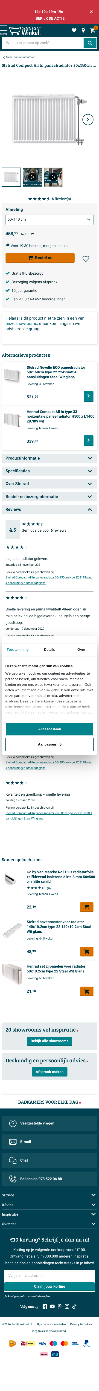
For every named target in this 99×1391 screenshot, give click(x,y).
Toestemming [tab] (18, 649)
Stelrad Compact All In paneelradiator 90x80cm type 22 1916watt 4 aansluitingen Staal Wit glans (49, 816)
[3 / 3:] (53, 177)
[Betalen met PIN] (75, 1343)
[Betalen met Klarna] (44, 1354)
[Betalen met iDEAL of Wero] (27, 1343)
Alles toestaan (49, 729)
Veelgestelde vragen (37, 1123)
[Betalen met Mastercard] (64, 1343)
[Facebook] (45, 1306)
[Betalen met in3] (55, 1354)
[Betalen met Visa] (42, 1343)
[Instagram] (67, 1306)
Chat (24, 1160)
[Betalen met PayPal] (86, 1343)
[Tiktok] (74, 1306)
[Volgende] (87, 119)
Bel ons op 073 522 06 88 (41, 1179)
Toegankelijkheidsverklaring (49, 1331)
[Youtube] (52, 1306)
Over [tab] (81, 649)
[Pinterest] (59, 1306)
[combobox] (43, 43)
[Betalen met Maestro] (53, 1343)
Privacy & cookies (81, 1324)
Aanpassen (47, 744)
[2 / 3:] (32, 177)
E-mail (25, 1142)
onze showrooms (21, 323)
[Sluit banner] (91, 12)
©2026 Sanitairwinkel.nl (17, 1324)
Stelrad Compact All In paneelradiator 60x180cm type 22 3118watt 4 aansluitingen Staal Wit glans (49, 580)
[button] (85, 259)
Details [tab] (49, 649)
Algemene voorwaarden (51, 1324)
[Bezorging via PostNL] (12, 1343)
